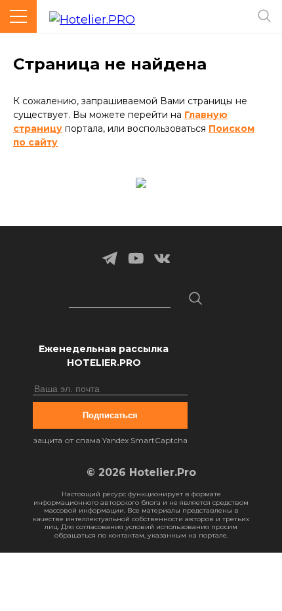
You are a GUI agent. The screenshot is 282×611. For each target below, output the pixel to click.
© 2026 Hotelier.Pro (141, 472)
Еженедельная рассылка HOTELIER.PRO (104, 355)
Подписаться (110, 415)
